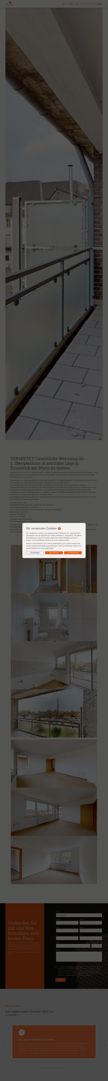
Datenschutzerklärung (40, 546)
